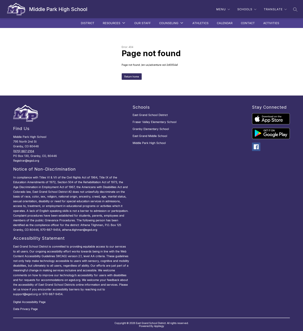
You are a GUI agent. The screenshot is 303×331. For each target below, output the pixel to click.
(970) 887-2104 (23, 151)
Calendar (225, 23)
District (87, 23)
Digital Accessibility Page (29, 302)
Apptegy (159, 326)
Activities (271, 23)
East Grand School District (150, 115)
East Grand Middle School (150, 136)
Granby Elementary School (151, 129)
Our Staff (142, 23)
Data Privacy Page (25, 309)
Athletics (200, 23)
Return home (131, 76)
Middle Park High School (149, 143)
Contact (248, 23)
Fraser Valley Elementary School (154, 122)
